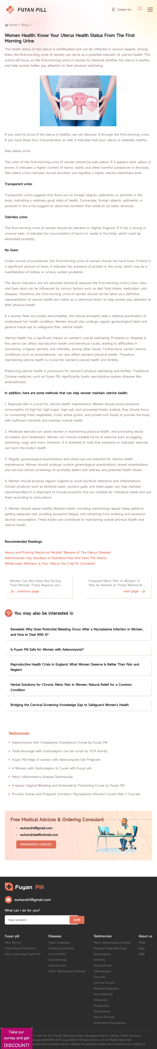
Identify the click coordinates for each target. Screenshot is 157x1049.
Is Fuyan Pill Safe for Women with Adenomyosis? (47, 649)
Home (13, 25)
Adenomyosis (57, 965)
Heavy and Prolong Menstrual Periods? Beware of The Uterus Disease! (58, 552)
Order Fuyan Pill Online (20, 948)
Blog (25, 25)
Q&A (142, 954)
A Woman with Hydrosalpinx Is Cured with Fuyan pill (51, 768)
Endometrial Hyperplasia (110, 1023)
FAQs (142, 942)
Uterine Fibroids (104, 1017)
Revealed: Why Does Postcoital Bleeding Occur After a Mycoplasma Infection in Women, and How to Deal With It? (77, 632)
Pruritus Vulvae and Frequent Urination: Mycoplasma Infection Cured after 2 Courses (76, 794)
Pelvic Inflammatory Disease (66, 971)
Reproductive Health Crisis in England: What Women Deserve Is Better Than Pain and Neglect (75, 667)
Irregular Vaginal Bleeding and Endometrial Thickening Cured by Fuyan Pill (68, 785)
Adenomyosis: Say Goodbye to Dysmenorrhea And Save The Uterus (56, 558)
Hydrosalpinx (102, 954)
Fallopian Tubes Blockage (110, 948)
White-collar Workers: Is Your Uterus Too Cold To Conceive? (50, 563)
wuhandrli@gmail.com (36, 828)
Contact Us (124, 9)
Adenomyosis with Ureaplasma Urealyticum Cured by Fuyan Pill (59, 742)
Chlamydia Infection (61, 948)
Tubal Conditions (59, 942)
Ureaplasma (101, 1005)
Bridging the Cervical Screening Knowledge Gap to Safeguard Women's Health (70, 705)
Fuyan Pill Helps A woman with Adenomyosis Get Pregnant (56, 760)
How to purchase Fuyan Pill (22, 954)
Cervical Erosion (104, 982)
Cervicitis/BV (57, 954)
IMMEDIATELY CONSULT (36, 844)
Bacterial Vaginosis (106, 988)
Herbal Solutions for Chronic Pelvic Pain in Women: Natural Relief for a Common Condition (71, 687)
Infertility (99, 960)
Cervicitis (100, 977)
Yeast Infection (103, 994)
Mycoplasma (102, 1011)
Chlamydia (100, 1000)
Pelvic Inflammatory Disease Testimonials (42, 777)
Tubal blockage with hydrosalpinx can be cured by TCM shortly (59, 751)
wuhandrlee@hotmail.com (39, 835)
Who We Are (13, 942)
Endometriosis (57, 960)
